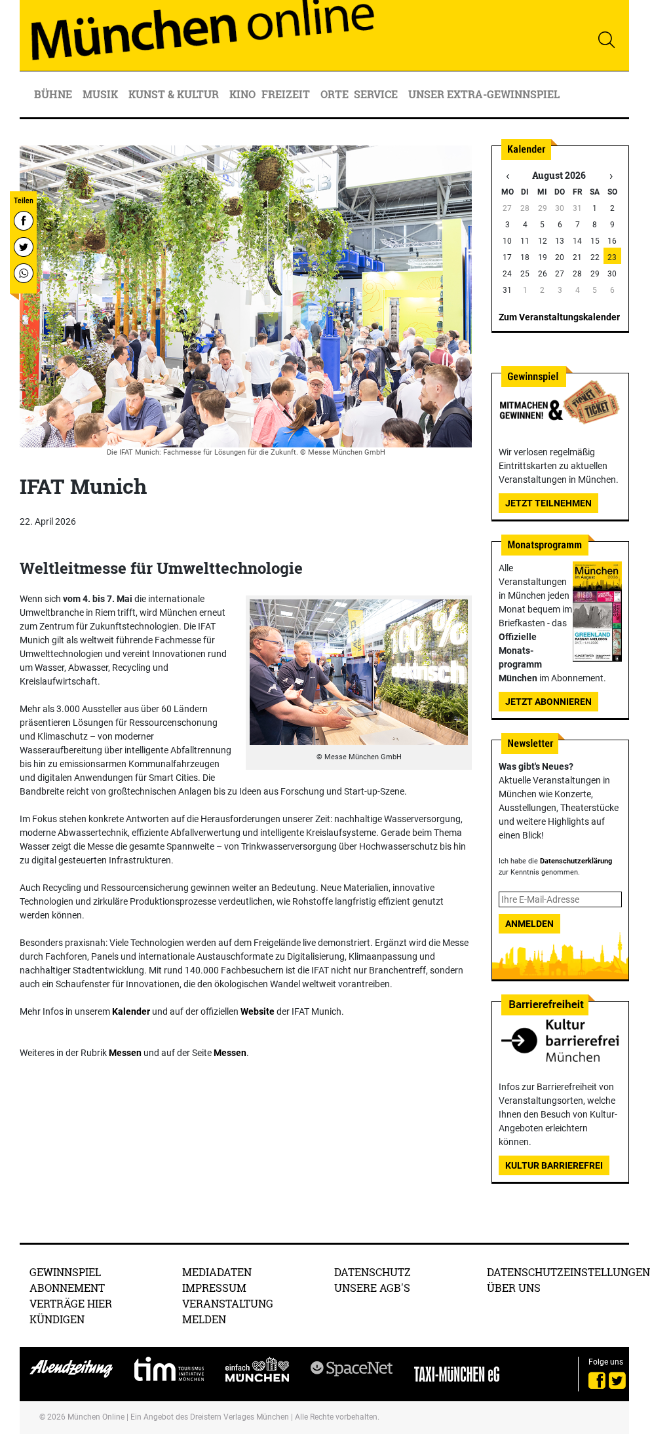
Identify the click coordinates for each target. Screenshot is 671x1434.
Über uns (514, 1287)
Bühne (54, 94)
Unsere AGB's (372, 1287)
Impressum (214, 1287)
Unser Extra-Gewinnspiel (484, 94)
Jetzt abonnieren (548, 701)
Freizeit (287, 94)
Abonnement (67, 1287)
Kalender (131, 1011)
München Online (96, 1417)
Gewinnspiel (65, 1272)
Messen (125, 1052)
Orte (334, 94)
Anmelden (529, 923)
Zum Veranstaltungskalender (559, 317)
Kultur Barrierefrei (554, 1165)
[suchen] (606, 39)
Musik (102, 94)
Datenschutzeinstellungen (568, 1272)
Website (257, 1011)
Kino (242, 94)
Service (377, 94)
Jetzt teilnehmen (548, 503)
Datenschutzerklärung (576, 861)
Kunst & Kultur (174, 94)
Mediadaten (217, 1272)
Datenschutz (372, 1272)
